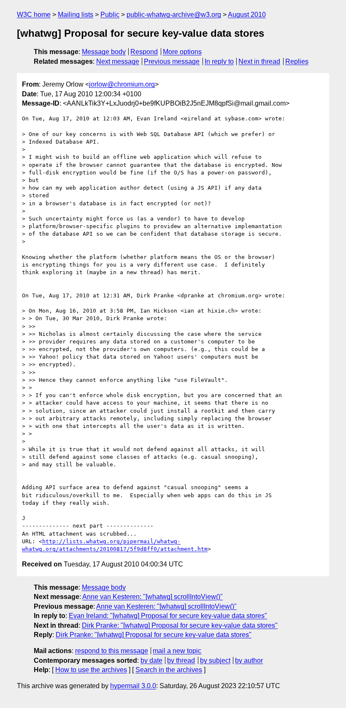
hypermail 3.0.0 (133, 685)
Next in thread (259, 61)
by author (249, 660)
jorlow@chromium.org (122, 84)
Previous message (172, 61)
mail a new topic (177, 650)
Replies (296, 61)
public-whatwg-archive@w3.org (174, 14)
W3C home (34, 14)
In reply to (219, 61)
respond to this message (111, 650)
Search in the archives (168, 669)
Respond (144, 51)
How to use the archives (91, 669)
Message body (104, 51)
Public (109, 14)
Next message (117, 61)
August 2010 (247, 14)
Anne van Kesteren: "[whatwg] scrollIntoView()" (152, 596)
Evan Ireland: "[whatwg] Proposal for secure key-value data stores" (168, 615)
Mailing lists (75, 14)
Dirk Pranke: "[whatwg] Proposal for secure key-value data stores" (180, 625)
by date (151, 660)
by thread (181, 660)
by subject (215, 660)
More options (182, 51)
